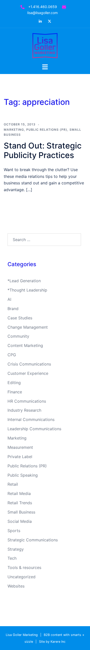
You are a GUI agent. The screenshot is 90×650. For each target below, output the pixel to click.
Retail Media (19, 493)
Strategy (16, 549)
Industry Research (24, 410)
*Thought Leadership (27, 290)
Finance (15, 391)
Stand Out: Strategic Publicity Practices (43, 150)
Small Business (21, 512)
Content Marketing (25, 345)
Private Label (20, 456)
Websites (16, 586)
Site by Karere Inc (52, 641)
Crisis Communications (29, 364)
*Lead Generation (24, 280)
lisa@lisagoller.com (42, 13)
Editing (14, 382)
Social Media (20, 521)
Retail (13, 484)
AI (9, 299)
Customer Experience (28, 373)
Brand (13, 308)
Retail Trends (20, 502)
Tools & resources (24, 567)
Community (18, 336)
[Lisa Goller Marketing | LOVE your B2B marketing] (45, 45)
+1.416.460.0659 (42, 7)
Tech (12, 558)
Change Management (28, 327)
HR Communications (27, 401)
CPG (12, 354)
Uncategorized (22, 576)
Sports (14, 530)
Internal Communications (31, 419)
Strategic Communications (33, 539)
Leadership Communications (34, 428)
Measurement (20, 447)
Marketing (14, 129)
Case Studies (20, 317)
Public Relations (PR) (46, 129)
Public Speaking (23, 475)
